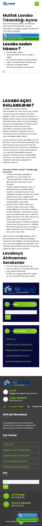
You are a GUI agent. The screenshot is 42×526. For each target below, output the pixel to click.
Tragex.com (11, 339)
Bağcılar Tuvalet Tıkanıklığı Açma (19, 344)
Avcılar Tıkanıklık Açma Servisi (17, 355)
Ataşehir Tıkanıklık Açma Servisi (18, 361)
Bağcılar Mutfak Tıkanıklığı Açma (19, 350)
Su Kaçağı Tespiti (15, 406)
